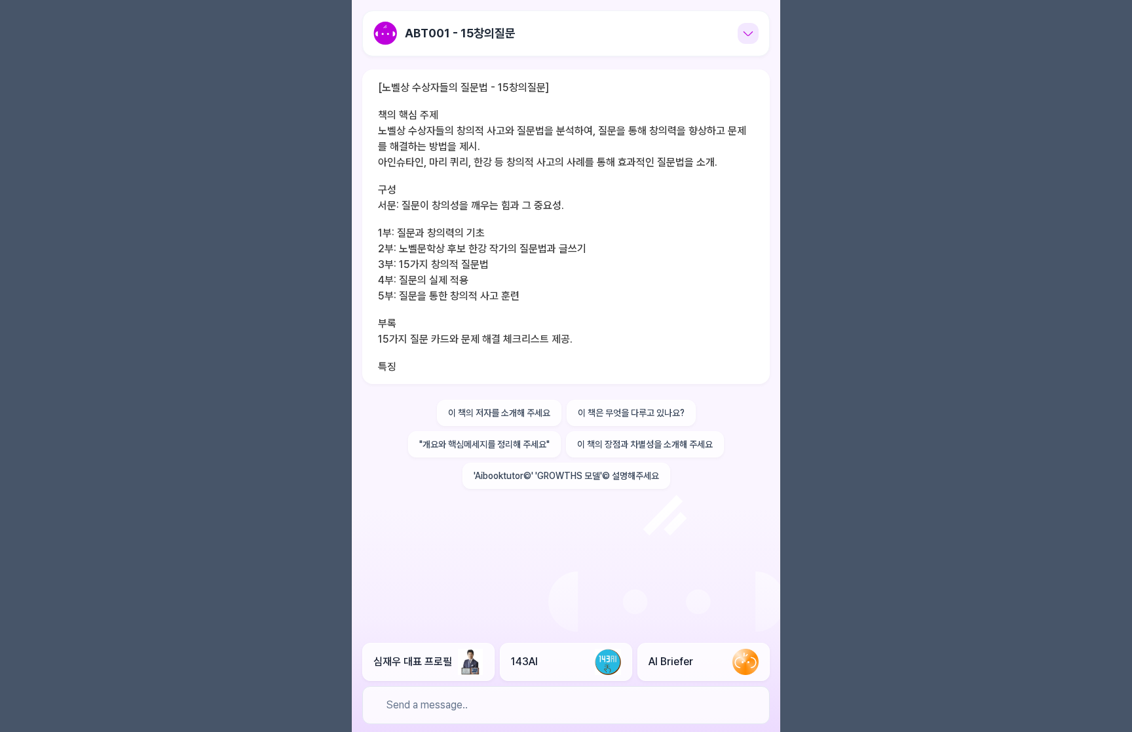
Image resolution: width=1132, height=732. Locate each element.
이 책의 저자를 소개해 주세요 (499, 413)
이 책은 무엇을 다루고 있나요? (631, 413)
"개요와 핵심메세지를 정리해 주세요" (484, 444)
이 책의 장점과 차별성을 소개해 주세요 (645, 444)
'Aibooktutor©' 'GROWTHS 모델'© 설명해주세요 (566, 476)
